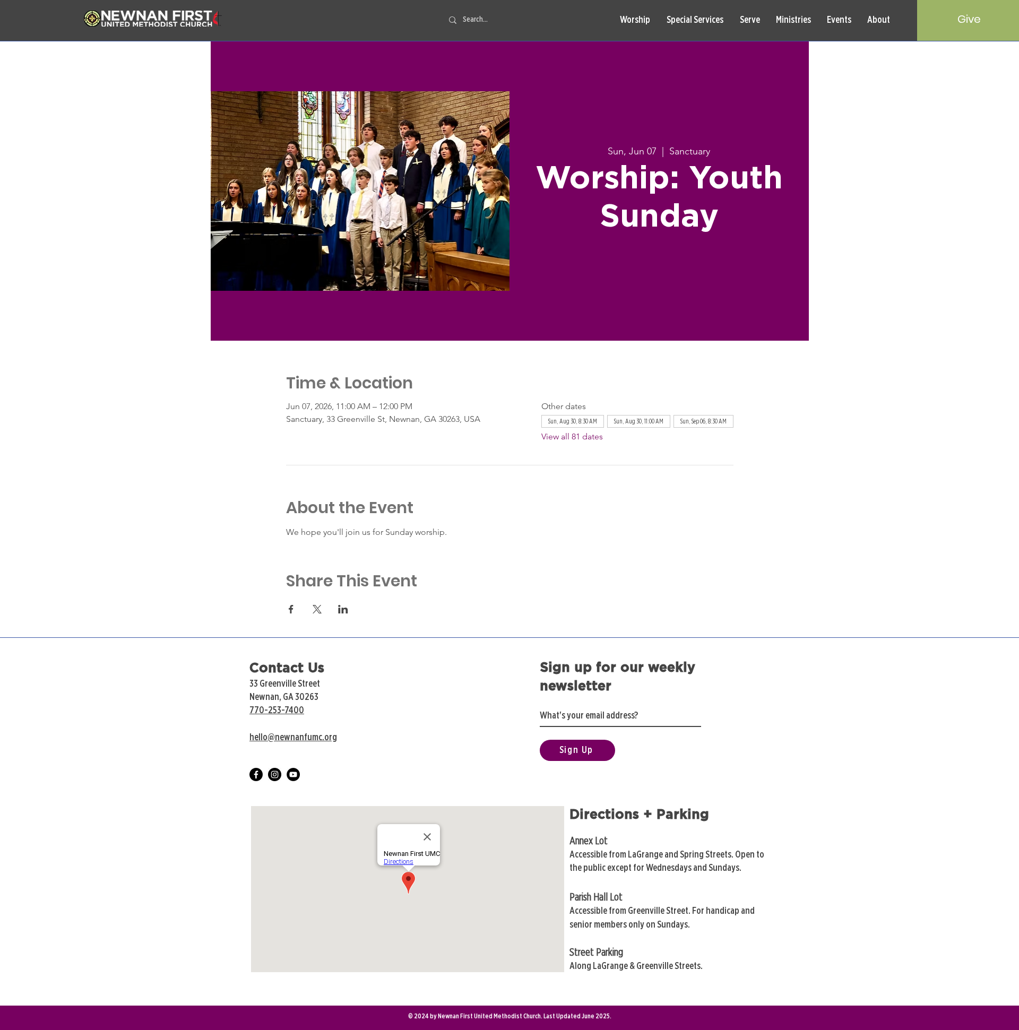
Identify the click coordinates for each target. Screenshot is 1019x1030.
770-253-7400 (276, 710)
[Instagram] (274, 774)
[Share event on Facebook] (291, 609)
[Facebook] (256, 774)
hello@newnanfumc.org (293, 737)
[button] (634, 20)
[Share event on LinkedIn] (343, 609)
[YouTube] (293, 774)
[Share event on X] (317, 609)
